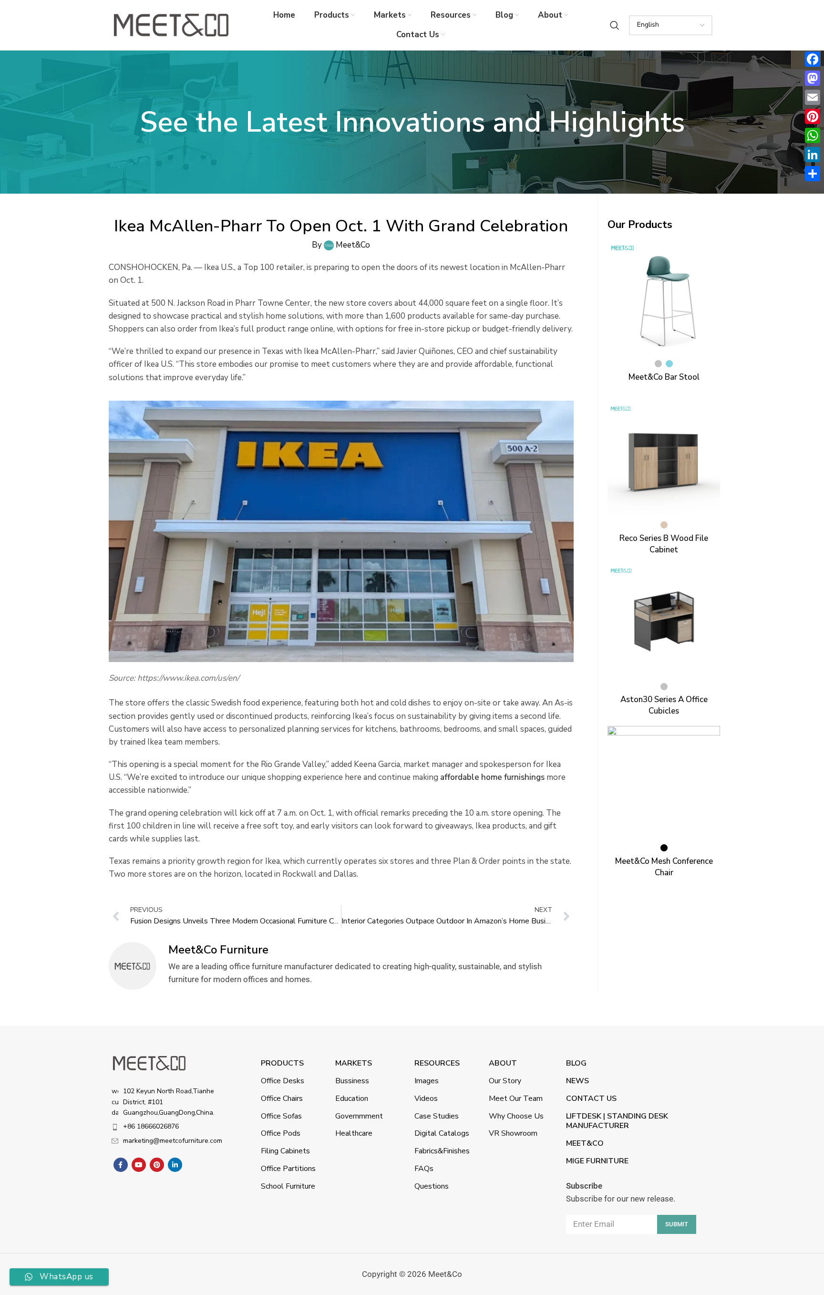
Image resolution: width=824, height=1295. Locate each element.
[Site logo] (171, 24)
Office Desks (282, 1081)
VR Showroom (513, 1133)
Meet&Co (585, 1143)
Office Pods (280, 1133)
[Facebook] (812, 59)
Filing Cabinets (285, 1151)
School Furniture (288, 1186)
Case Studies (436, 1116)
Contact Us (591, 1098)
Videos (426, 1098)
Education (351, 1098)
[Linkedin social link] (175, 1165)
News (577, 1081)
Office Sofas (281, 1116)
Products (282, 1063)
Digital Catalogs (441, 1133)
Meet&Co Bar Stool (664, 377)
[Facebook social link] (120, 1165)
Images (426, 1081)
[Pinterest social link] (157, 1165)
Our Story (505, 1081)
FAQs (423, 1168)
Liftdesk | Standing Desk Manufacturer (617, 1121)
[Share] (812, 173)
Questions (431, 1186)
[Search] (614, 25)
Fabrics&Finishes (442, 1151)
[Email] (812, 97)
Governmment (359, 1116)
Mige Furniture (597, 1161)
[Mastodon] (812, 78)
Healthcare (353, 1133)
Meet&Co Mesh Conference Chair (664, 867)
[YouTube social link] (139, 1165)
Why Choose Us (516, 1116)
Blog (576, 1063)
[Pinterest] (812, 116)
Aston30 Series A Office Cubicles (664, 705)
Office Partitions (288, 1168)
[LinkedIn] (812, 154)
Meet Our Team (516, 1098)
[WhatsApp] (812, 135)
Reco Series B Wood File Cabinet (663, 544)
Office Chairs (282, 1098)
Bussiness (352, 1081)
